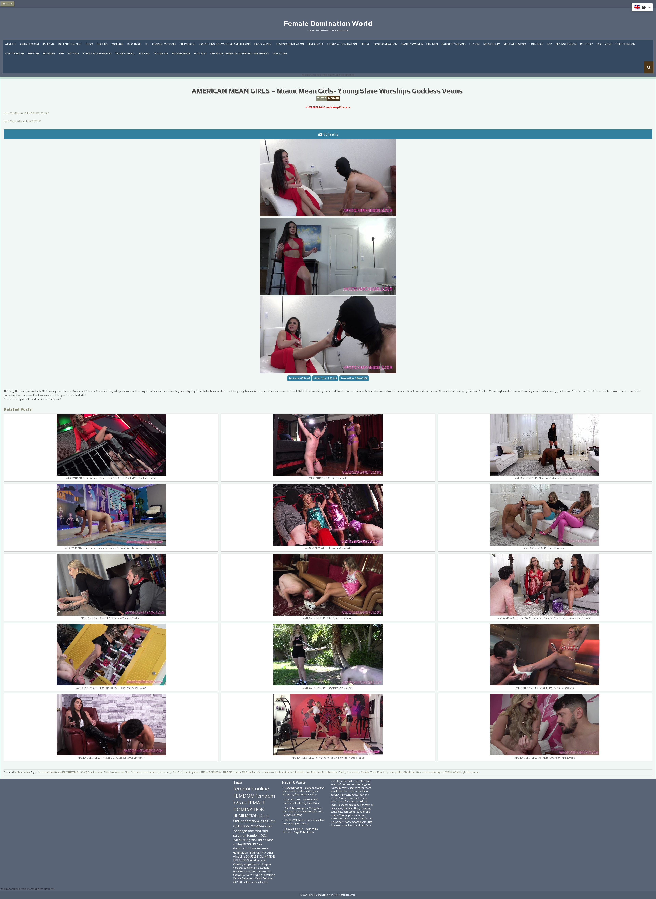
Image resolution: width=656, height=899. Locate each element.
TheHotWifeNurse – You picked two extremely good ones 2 (304, 821)
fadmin (335, 98)
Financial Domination (342, 44)
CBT (236, 826)
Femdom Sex (316, 44)
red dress (426, 772)
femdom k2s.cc (255, 772)
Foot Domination (385, 44)
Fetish (258, 878)
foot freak (322, 772)
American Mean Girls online (128, 772)
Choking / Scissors (164, 44)
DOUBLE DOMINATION (260, 856)
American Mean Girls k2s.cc (101, 772)
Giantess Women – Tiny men (419, 44)
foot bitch (284, 772)
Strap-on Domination (97, 53)
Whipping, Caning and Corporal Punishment (239, 53)
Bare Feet (177, 772)
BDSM (89, 44)
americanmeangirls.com (154, 772)
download (263, 867)
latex (253, 848)
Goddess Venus (368, 772)
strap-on (239, 835)
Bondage (117, 44)
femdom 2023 (256, 821)
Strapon (266, 864)
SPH (61, 53)
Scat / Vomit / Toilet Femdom (616, 44)
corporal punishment (245, 867)
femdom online (270, 772)
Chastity (238, 864)
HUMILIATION (245, 815)
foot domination (298, 772)
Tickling (144, 53)
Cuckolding (187, 44)
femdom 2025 (261, 826)
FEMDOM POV (258, 852)
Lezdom (474, 44)
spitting (247, 881)
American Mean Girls (49, 772)
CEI (146, 44)
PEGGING (249, 844)
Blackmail (134, 44)
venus (476, 772)
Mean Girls (382, 772)
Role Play (586, 44)
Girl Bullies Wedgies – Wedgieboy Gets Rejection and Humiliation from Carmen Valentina (303, 811)
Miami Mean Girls (412, 772)
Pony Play (536, 44)
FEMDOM (227, 772)
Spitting (73, 53)
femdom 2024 (257, 835)
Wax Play (200, 53)
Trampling (160, 53)
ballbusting (241, 840)
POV (549, 44)
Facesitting (269, 874)
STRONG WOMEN (452, 772)
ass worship (264, 871)
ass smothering (259, 881)
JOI (240, 881)
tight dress (467, 772)
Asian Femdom (29, 44)
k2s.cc (263, 815)
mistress (263, 848)
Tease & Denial (125, 53)
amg (169, 772)
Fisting (365, 44)
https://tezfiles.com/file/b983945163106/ (26, 113)
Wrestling (280, 53)
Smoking (33, 53)
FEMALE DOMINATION (211, 772)
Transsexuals (181, 53)
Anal (270, 852)
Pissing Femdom (566, 44)
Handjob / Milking (453, 44)
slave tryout (437, 772)
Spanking (49, 53)
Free (272, 821)
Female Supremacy (244, 878)
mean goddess (395, 772)
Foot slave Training (337, 772)
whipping (239, 856)
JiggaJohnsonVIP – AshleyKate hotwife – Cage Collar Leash (300, 830)
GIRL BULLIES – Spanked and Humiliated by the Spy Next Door (301, 801)
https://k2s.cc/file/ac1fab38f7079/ (22, 121)
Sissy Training (14, 53)
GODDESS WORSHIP (245, 871)
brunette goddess (191, 772)
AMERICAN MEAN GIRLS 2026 (73, 772)
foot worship (353, 772)
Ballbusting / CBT (70, 44)
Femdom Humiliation (290, 44)
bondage (240, 830)
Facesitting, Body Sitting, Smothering (224, 44)
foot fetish (312, 772)
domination (240, 852)
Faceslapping (263, 44)
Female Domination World (328, 23)
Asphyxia (48, 44)
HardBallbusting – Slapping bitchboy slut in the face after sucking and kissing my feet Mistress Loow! (303, 791)
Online (238, 821)
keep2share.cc (252, 864)
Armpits (10, 44)
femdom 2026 (240, 772)
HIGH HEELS (241, 860)
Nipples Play (491, 44)
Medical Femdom (515, 44)
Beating (102, 44)
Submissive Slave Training (247, 874)
